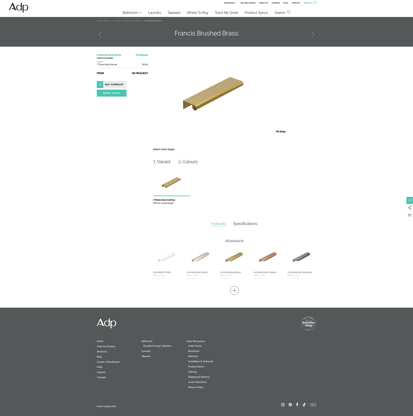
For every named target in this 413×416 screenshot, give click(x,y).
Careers (276, 3)
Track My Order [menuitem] (226, 12)
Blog (285, 3)
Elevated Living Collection (157, 345)
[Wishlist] (409, 200)
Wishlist (308, 3)
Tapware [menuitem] (174, 12)
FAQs (99, 367)
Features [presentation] (218, 223)
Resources (229, 3)
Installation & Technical (200, 361)
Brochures (193, 351)
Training (192, 371)
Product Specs (196, 366)
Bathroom (107, 21)
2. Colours (188, 161)
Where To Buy (111, 93)
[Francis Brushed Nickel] (100, 33)
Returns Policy (195, 387)
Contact (296, 3)
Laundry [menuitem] (154, 12)
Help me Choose (248, 3)
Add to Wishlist (114, 84)
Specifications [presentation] (245, 223)
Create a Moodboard (108, 361)
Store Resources (195, 341)
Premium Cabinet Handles (132, 21)
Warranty (193, 356)
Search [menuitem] (280, 12)
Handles (117, 21)
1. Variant (162, 161)
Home (99, 21)
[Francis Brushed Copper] (313, 33)
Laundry (146, 351)
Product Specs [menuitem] (256, 12)
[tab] (218, 223)
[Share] (409, 207)
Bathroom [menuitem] (130, 12)
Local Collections (197, 382)
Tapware (146, 356)
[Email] (409, 215)
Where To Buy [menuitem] (197, 12)
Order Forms (195, 345)
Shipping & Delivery (199, 376)
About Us (263, 3)
